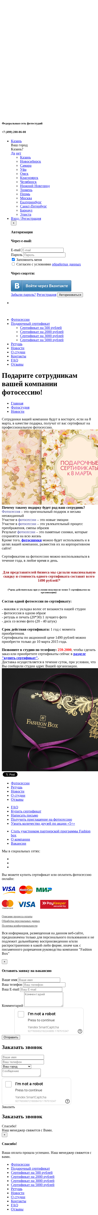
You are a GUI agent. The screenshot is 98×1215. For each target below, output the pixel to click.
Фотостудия (20, 407)
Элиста (25, 214)
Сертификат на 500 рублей (41, 328)
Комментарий (12, 1006)
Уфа (23, 169)
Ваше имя (9, 980)
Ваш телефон (12, 984)
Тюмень (26, 190)
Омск (24, 174)
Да (13, 153)
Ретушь (16, 344)
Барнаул (26, 210)
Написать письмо (24, 815)
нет (18, 153)
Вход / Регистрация (26, 218)
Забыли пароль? (23, 295)
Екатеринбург (31, 202)
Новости (17, 348)
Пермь (25, 194)
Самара (25, 165)
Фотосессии (20, 319)
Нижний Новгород (35, 186)
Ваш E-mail (10, 989)
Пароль (16, 255)
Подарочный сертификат (30, 323)
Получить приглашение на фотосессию (41, 819)
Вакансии (18, 843)
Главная (17, 403)
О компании (20, 839)
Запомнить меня (28, 260)
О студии (18, 352)
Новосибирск (30, 161)
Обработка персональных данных (21, 921)
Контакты (18, 356)
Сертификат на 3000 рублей (42, 336)
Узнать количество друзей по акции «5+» (43, 823)
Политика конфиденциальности (19, 925)
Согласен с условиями (48, 264)
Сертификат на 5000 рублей (42, 340)
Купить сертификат (26, 811)
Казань (16, 141)
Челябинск (28, 182)
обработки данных (66, 264)
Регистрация (46, 295)
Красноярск (29, 178)
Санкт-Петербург (33, 206)
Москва (26, 198)
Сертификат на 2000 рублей (42, 332)
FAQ (14, 360)
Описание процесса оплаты (17, 916)
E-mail (16, 250)
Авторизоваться (70, 295)
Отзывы (17, 364)
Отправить (11, 1037)
